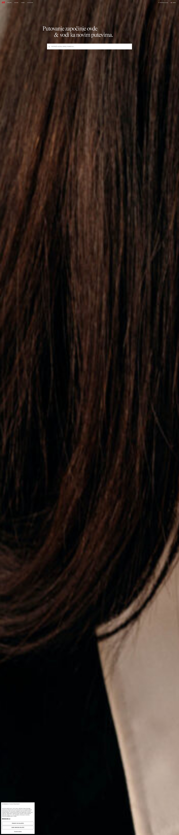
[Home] (3, 3)
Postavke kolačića (18, 831)
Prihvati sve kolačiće (18, 823)
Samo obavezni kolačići (17, 827)
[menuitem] (9, 2)
